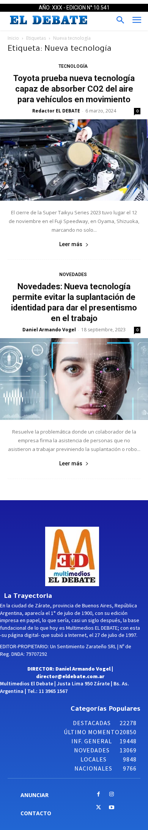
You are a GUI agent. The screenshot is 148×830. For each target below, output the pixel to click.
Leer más (70, 244)
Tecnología (73, 66)
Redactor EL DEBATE (56, 111)
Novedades (73, 274)
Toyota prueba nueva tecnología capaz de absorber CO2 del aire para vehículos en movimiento (74, 88)
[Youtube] (112, 808)
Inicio (13, 38)
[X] (98, 808)
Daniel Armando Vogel (49, 329)
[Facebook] (98, 794)
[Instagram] (112, 794)
